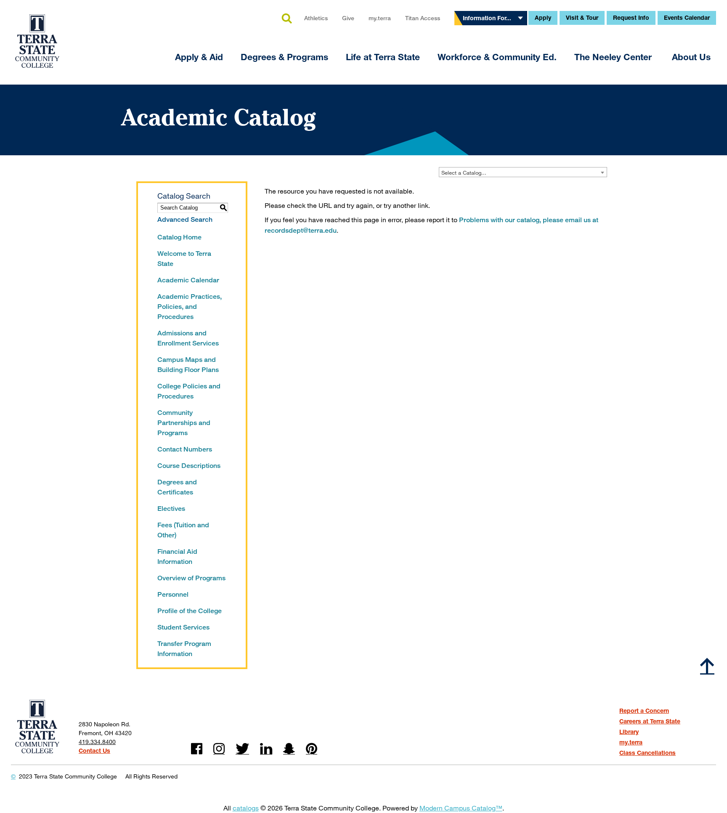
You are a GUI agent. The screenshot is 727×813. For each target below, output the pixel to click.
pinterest (311, 749)
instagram (219, 749)
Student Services (183, 627)
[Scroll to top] (707, 665)
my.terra (380, 17)
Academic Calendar (188, 280)
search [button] (286, 19)
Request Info (631, 17)
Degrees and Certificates (177, 487)
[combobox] (523, 172)
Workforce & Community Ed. (497, 57)
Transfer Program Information (184, 649)
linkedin (266, 749)
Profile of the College (189, 611)
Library (629, 731)
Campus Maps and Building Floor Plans (188, 365)
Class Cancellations (647, 752)
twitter (242, 749)
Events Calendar (687, 17)
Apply (543, 17)
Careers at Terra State (649, 721)
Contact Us (94, 750)
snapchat (289, 749)
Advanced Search (184, 219)
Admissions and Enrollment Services (188, 338)
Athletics (316, 17)
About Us (691, 57)
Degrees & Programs (284, 57)
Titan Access (422, 17)
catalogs (246, 808)
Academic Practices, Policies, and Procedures (189, 306)
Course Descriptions (188, 466)
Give (348, 17)
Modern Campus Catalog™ (460, 808)
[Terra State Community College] (37, 36)
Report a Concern (644, 710)
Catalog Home (179, 237)
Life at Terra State (383, 57)
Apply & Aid (199, 57)
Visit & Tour (582, 17)
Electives (171, 509)
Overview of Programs (191, 578)
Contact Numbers (184, 449)
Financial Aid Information (177, 556)
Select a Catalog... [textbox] (463, 172)
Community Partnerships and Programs (183, 423)
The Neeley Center (614, 57)
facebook (196, 749)
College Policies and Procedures (188, 391)
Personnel (172, 594)
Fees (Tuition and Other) (183, 530)
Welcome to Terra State (184, 259)
